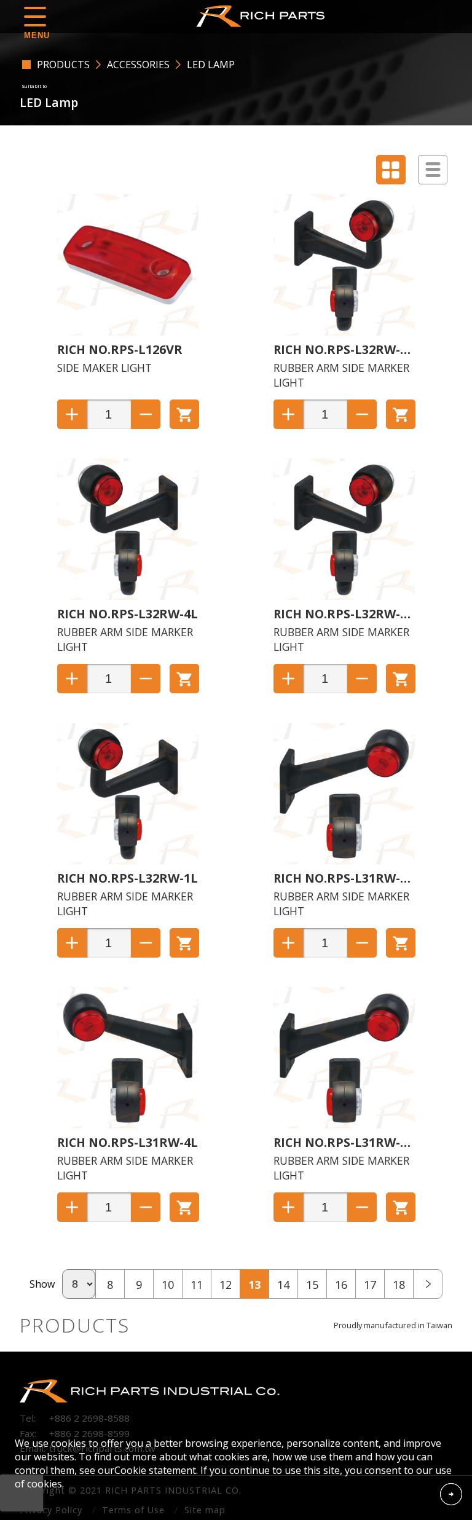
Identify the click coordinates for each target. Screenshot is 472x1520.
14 (283, 1284)
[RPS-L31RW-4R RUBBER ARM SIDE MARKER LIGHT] (344, 860)
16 (341, 1284)
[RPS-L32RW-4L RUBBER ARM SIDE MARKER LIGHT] (128, 596)
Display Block (391, 169)
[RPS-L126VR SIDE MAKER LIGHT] (128, 332)
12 (225, 1284)
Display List (432, 169)
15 (312, 1284)
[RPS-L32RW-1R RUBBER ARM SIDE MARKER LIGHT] (344, 596)
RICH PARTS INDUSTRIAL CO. (264, 16)
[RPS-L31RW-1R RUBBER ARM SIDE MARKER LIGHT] (344, 1125)
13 (254, 1284)
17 (370, 1284)
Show (42, 1284)
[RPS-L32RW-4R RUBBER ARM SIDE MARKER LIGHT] (344, 332)
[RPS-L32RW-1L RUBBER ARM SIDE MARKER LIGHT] (128, 860)
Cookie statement (155, 1470)
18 (399, 1284)
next (427, 1284)
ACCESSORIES (138, 64)
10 (168, 1284)
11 (197, 1284)
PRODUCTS (63, 64)
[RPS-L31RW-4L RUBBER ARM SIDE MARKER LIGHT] (128, 1125)
